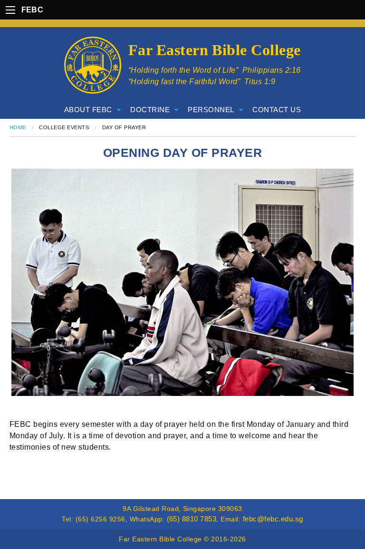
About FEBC (88, 110)
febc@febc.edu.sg (273, 519)
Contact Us (276, 110)
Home (18, 127)
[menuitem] (90, 110)
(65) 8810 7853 (192, 519)
